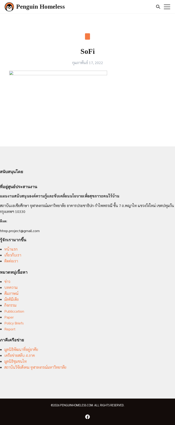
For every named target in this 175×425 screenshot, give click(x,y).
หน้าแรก (11, 249)
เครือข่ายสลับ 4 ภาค (19, 355)
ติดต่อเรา (11, 261)
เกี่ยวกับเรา (12, 255)
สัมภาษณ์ (11, 293)
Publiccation (14, 311)
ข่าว (7, 281)
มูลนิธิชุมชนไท (15, 361)
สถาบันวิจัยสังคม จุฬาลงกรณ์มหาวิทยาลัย (35, 367)
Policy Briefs (14, 323)
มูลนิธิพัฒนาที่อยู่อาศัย (21, 349)
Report (9, 329)
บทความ (11, 287)
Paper (9, 317)
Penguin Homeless (40, 6)
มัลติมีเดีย (11, 299)
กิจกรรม (10, 305)
